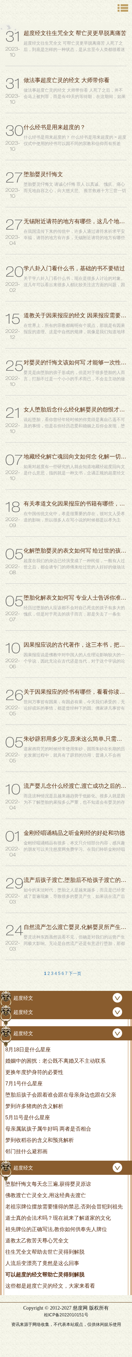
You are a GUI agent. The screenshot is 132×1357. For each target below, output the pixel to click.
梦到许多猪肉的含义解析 (34, 1106)
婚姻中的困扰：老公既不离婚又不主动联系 (55, 1061)
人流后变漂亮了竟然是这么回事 (42, 1263)
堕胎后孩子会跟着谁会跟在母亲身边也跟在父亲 (60, 1095)
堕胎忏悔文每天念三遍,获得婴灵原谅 (48, 1184)
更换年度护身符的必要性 (34, 1072)
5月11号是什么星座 (27, 1117)
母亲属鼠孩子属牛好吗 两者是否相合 (48, 1129)
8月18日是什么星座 (28, 1049)
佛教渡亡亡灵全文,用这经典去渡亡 (45, 1195)
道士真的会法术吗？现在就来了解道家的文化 (58, 1218)
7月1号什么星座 (24, 1083)
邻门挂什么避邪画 (26, 1151)
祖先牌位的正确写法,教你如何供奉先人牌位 (56, 1229)
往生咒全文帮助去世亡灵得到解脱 (44, 1252)
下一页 (75, 973)
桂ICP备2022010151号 (66, 1314)
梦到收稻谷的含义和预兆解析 (39, 1140)
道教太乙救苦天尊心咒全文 (37, 1240)
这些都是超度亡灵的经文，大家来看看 (50, 1286)
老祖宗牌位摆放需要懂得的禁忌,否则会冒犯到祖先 (64, 1206)
